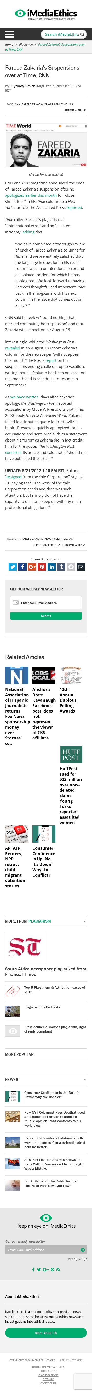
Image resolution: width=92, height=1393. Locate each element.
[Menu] (9, 34)
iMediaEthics (46, 14)
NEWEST (12, 1079)
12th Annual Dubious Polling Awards (68, 700)
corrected (14, 452)
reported (74, 207)
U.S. (71, 104)
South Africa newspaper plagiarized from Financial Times (45, 971)
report (50, 360)
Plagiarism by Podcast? (42, 1007)
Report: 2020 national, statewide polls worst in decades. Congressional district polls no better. (54, 1142)
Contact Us (48, 1383)
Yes (70, 1259)
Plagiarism (26, 44)
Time (64, 104)
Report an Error (45, 545)
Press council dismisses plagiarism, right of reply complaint (55, 1029)
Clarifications (48, 1375)
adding (29, 231)
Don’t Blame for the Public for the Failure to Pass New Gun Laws (50, 1183)
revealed (13, 347)
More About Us (46, 1332)
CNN (17, 104)
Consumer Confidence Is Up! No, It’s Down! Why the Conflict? (43, 862)
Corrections (48, 1371)
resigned (14, 476)
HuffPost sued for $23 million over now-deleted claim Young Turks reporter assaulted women (71, 795)
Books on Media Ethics (48, 1367)
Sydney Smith (24, 86)
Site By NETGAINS (71, 1360)
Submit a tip (73, 110)
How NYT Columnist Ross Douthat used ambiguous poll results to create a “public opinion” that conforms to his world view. (54, 1119)
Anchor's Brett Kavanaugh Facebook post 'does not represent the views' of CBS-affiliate (44, 714)
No (80, 1259)
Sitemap (48, 1379)
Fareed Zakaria (32, 104)
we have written (24, 396)
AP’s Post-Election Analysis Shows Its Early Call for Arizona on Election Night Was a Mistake (54, 1164)
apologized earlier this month (31, 195)
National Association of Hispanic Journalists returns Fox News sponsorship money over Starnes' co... (16, 716)
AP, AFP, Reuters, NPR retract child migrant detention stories (15, 867)
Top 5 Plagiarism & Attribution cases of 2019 (54, 989)
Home (9, 44)
